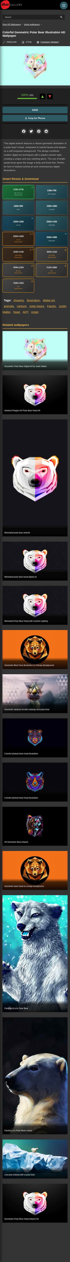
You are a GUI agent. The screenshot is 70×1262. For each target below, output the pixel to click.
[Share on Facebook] (24, 131)
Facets (51, 306)
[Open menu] (64, 5)
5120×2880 (52, 267)
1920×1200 (18, 221)
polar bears (36, 306)
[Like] (42, 96)
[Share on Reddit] (46, 131)
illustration (33, 300)
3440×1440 (18, 252)
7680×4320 (18, 283)
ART (25, 312)
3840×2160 (52, 252)
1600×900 (18, 206)
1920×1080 (52, 206)
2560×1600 (18, 236)
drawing (19, 300)
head (16, 312)
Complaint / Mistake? (50, 42)
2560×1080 (52, 237)
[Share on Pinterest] (39, 131)
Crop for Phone (36, 118)
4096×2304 (18, 267)
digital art (49, 300)
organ (35, 312)
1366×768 (51, 190)
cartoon (22, 306)
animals (9, 306)
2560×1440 (52, 221)
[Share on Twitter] (31, 131)
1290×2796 (18, 189)
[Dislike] (50, 96)
